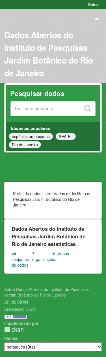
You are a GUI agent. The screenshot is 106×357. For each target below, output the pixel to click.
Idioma (10, 338)
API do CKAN (16, 302)
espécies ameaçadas (31, 136)
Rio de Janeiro (25, 144)
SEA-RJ (66, 136)
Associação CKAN (20, 309)
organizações (42, 256)
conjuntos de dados (20, 259)
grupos (61, 253)
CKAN (13, 329)
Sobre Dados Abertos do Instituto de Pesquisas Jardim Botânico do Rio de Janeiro (46, 292)
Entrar (93, 4)
